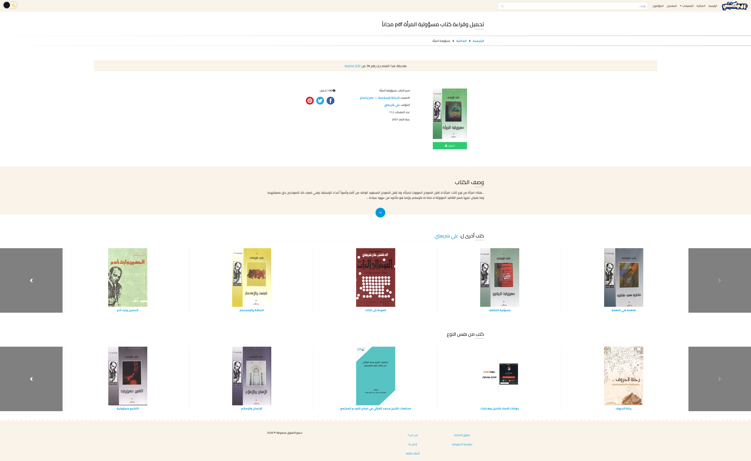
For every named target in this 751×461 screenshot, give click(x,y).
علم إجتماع (367, 97)
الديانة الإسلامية (389, 97)
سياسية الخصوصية (462, 444)
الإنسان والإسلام (251, 408)
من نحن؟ (413, 435)
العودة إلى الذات (375, 310)
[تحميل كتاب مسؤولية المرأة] (450, 114)
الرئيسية (478, 40)
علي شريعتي (392, 104)
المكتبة (461, 40)
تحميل (451, 145)
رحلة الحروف (624, 408)
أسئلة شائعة (413, 453)
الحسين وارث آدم (127, 310)
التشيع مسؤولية (128, 408)
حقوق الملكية (462, 435)
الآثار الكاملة (353, 66)
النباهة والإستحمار (252, 310)
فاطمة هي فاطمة (624, 310)
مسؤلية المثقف (499, 310)
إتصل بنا (413, 444)
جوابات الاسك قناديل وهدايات (499, 408)
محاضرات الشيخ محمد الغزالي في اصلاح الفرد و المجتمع (375, 408)
